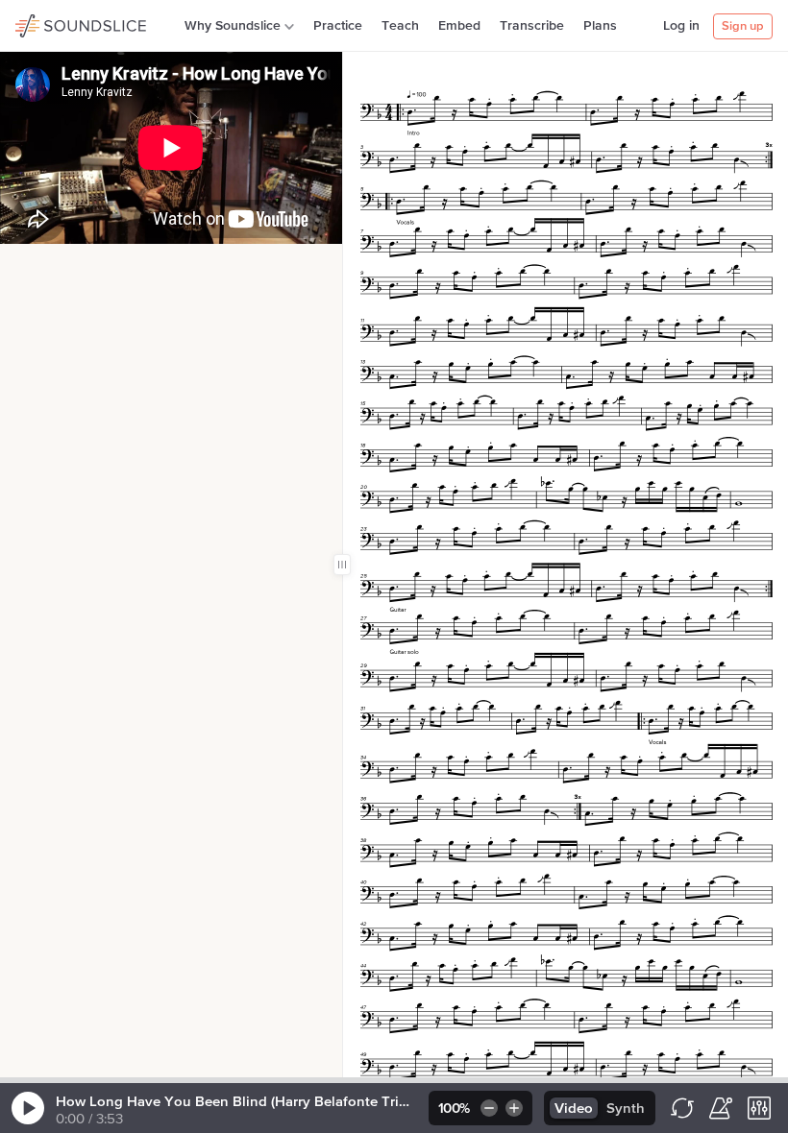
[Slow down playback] (488, 1108)
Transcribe (532, 26)
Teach (400, 26)
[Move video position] (20, 264)
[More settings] (759, 1108)
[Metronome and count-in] (720, 1108)
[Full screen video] (51, 264)
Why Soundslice (233, 26)
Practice (337, 26)
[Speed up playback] (516, 1108)
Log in (681, 26)
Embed (459, 26)
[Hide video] (81, 264)
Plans (600, 26)
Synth (625, 1108)
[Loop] (682, 1108)
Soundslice (52, 23)
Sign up (743, 26)
